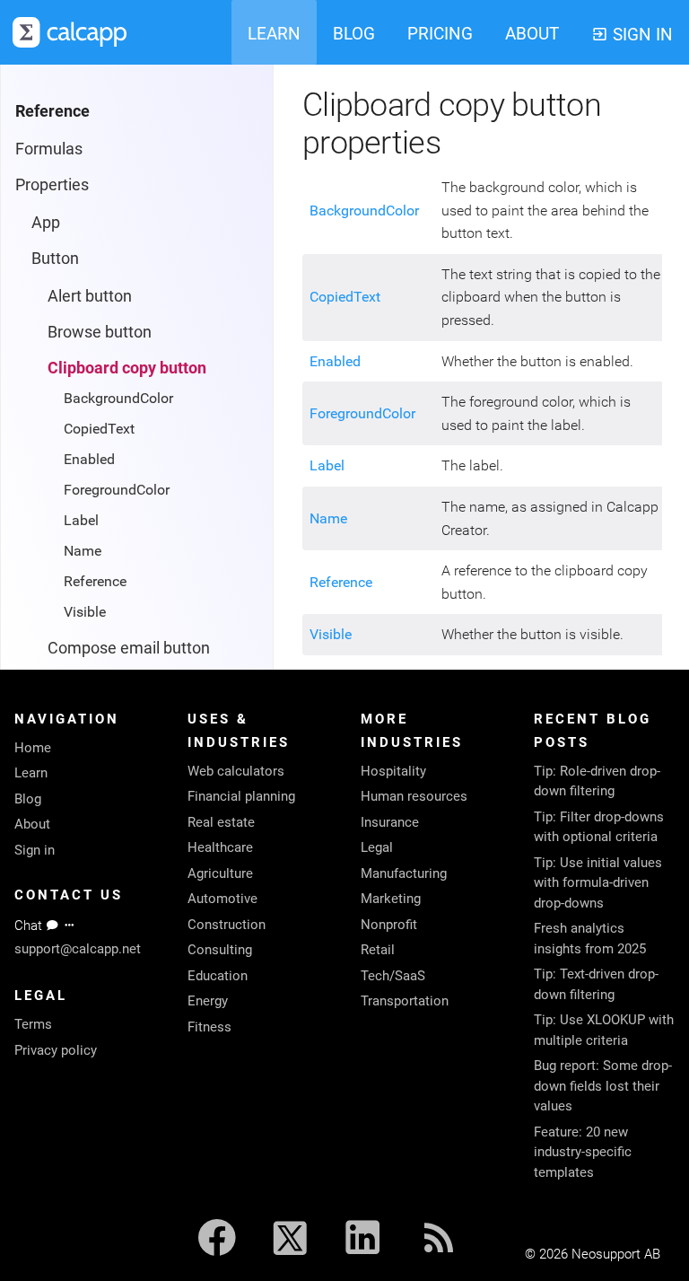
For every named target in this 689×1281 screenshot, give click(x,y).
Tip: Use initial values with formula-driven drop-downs (598, 883)
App (45, 222)
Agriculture (220, 873)
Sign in (34, 850)
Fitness (209, 1027)
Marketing (391, 899)
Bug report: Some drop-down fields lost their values (603, 1085)
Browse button (100, 331)
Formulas (49, 148)
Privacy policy (55, 1050)
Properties (52, 184)
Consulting (220, 950)
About (32, 824)
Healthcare (220, 847)
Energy (208, 1001)
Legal (377, 847)
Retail (378, 950)
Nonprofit (389, 925)
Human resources (414, 796)
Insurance (390, 822)
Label (81, 520)
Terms (33, 1024)
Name (82, 550)
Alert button (90, 295)
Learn (31, 773)
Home (32, 748)
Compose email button (129, 647)
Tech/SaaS (393, 976)
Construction (227, 925)
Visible (85, 611)
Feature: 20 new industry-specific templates (583, 1152)
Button (55, 258)
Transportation (405, 1001)
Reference (95, 581)
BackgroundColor (118, 398)
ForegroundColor (117, 489)
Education (218, 976)
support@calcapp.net (77, 949)
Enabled (89, 459)
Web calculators (236, 771)
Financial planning (241, 796)
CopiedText (99, 428)
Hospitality (393, 771)
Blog (27, 799)
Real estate (221, 822)
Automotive (222, 899)
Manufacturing (404, 873)
